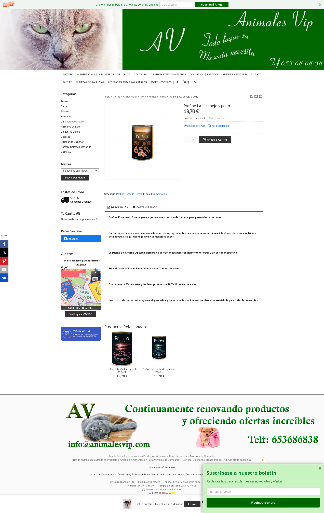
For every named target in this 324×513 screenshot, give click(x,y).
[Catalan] (174, 493)
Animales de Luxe (109, 74)
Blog (127, 74)
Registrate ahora (263, 502)
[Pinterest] (4, 261)
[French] (153, 493)
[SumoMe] (4, 277)
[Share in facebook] (251, 96)
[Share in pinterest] (260, 96)
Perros (64, 101)
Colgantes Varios (70, 131)
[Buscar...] (195, 82)
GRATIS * (75, 197)
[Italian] (160, 493)
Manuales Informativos (162, 467)
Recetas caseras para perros (127, 82)
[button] (162, 4)
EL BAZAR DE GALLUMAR (90, 82)
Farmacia (66, 116)
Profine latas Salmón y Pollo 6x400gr (122, 370)
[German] (156, 493)
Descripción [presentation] (119, 207)
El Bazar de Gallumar (72, 141)
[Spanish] (170, 493)
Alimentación (86, 74)
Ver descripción (220, 125)
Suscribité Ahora (212, 4)
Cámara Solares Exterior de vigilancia (76, 149)
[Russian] (166, 493)
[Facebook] (4, 244)
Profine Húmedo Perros (129, 194)
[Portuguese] (163, 493)
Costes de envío (196, 125)
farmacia (213, 74)
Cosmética (197, 74)
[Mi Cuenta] (177, 82)
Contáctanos (108, 474)
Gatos (64, 106)
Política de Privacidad (144, 474)
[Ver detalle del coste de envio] (65, 200)
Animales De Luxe (70, 126)
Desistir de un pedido (197, 474)
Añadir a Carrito (216, 139)
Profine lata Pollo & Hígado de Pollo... (159, 370)
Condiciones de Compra (170, 474)
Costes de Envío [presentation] (146, 207)
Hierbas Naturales (235, 74)
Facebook (72, 238)
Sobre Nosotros (161, 82)
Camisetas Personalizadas (168, 74)
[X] (4, 252)
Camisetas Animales (72, 121)
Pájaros (65, 111)
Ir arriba (95, 474)
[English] (149, 493)
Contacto (140, 74)
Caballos (65, 136)
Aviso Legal (124, 474)
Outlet (67, 82)
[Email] (4, 269)
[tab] (117, 208)
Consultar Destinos (81, 201)
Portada (68, 74)
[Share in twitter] (256, 96)
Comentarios (159, 194)
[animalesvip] (162, 39)
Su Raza (256, 74)
